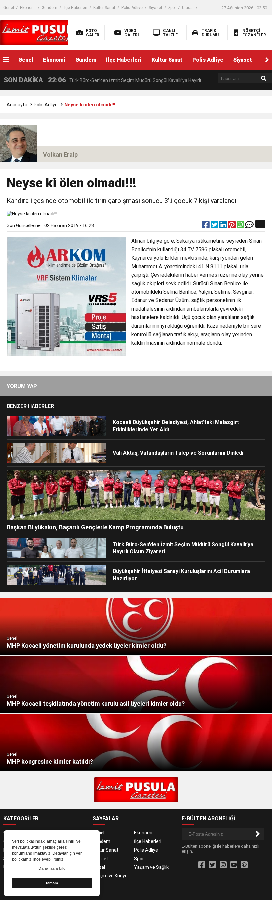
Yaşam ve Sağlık (151, 867)
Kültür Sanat (104, 7)
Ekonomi (28, 7)
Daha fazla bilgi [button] (52, 868)
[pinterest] (232, 226)
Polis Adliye (132, 7)
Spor (172, 7)
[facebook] (206, 226)
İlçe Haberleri (75, 7)
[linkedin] (223, 226)
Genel (8, 7)
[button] (267, 60)
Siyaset (155, 7)
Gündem (49, 7)
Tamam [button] (51, 883)
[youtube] (233, 864)
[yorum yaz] (249, 226)
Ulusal (188, 7)
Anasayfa (17, 104)
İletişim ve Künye (110, 875)
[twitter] (215, 226)
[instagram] (223, 864)
